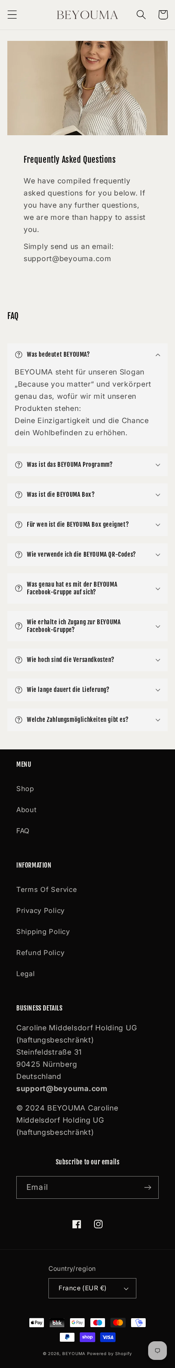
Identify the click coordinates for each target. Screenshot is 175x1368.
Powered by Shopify (109, 1353)
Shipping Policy (43, 932)
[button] (12, 15)
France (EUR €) (83, 1288)
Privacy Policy (40, 910)
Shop (25, 789)
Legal (25, 974)
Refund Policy (40, 953)
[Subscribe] (147, 1187)
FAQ (23, 831)
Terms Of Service (46, 889)
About (26, 810)
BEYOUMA (73, 1353)
